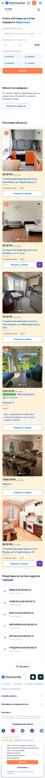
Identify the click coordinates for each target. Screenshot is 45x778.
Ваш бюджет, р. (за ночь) (14, 40)
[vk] (22, 731)
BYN (37, 45)
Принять (22, 762)
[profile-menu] (40, 3)
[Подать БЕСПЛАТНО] (34, 3)
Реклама (18, 684)
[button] (22, 150)
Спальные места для (12, 28)
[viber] (39, 265)
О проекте (6, 684)
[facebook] (3, 731)
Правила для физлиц (11, 689)
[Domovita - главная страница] (15, 3)
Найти (22, 70)
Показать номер (22, 193)
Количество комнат (11, 51)
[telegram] (42, 731)
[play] (41, 677)
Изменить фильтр (16, 106)
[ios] (33, 677)
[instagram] (13, 731)
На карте (24, 666)
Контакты (6, 712)
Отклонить (22, 767)
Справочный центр (22, 724)
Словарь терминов (34, 684)
